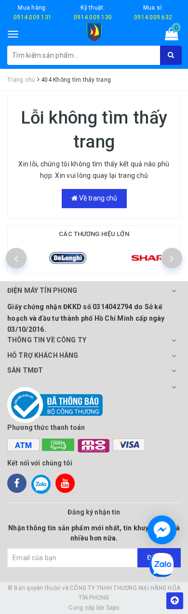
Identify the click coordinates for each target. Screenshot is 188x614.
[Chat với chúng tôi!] (162, 529)
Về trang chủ (97, 198)
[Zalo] (41, 483)
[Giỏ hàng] (168, 36)
